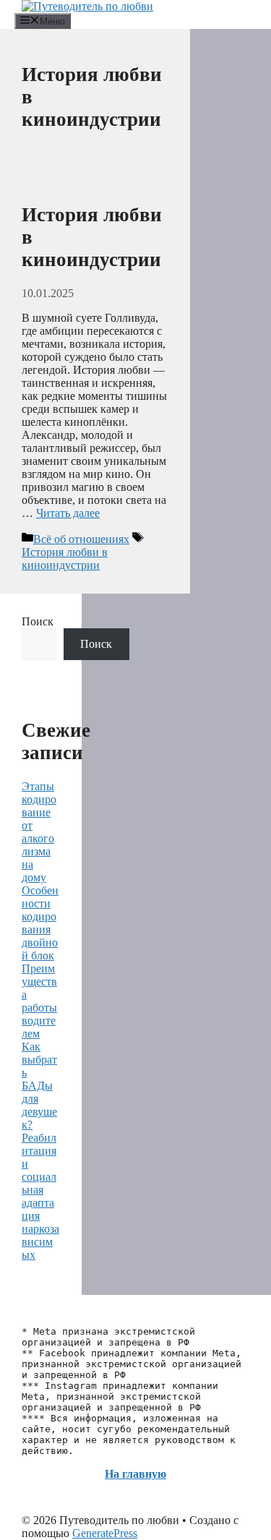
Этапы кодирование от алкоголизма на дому (39, 832)
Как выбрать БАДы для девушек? (39, 1085)
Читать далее (68, 513)
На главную (135, 1474)
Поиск (37, 621)
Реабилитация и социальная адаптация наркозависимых (40, 1196)
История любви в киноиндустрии (65, 558)
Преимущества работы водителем (39, 1001)
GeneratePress (104, 1533)
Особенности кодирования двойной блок (40, 923)
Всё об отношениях (81, 539)
